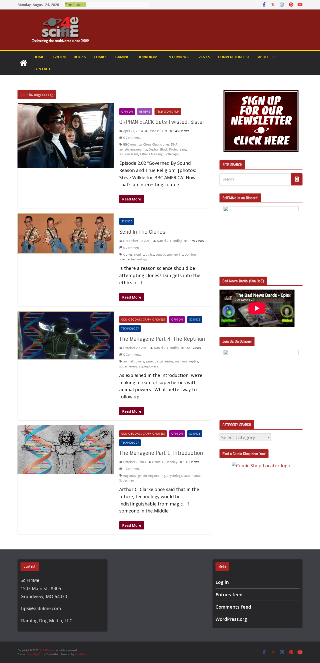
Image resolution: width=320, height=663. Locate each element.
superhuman (193, 476)
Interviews (178, 56)
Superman (126, 480)
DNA (174, 144)
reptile (193, 361)
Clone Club (151, 144)
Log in (222, 582)
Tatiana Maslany (151, 154)
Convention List (234, 56)
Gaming (122, 56)
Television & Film (167, 111)
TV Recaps (171, 154)
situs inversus (128, 154)
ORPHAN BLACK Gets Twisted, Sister (161, 122)
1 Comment (131, 469)
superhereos (128, 366)
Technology (130, 328)
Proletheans (177, 149)
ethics (150, 254)
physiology (174, 476)
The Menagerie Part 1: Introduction (161, 453)
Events (203, 56)
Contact (42, 68)
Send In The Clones (142, 231)
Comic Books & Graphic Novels (143, 319)
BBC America (132, 144)
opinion (190, 254)
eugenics (129, 476)
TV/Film (59, 56)
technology (139, 259)
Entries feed (229, 595)
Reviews (144, 111)
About (264, 56)
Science (126, 221)
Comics (100, 56)
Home (39, 56)
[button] (273, 56)
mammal (181, 361)
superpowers (148, 366)
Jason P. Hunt (158, 131)
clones (165, 144)
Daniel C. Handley (169, 241)
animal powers (133, 361)
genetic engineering (133, 149)
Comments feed (233, 607)
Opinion (127, 111)
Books (80, 56)
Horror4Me (149, 56)
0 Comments (132, 138)
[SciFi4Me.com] (24, 63)
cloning (139, 254)
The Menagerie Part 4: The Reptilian (162, 338)
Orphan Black (158, 149)
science (124, 259)
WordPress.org (231, 619)
